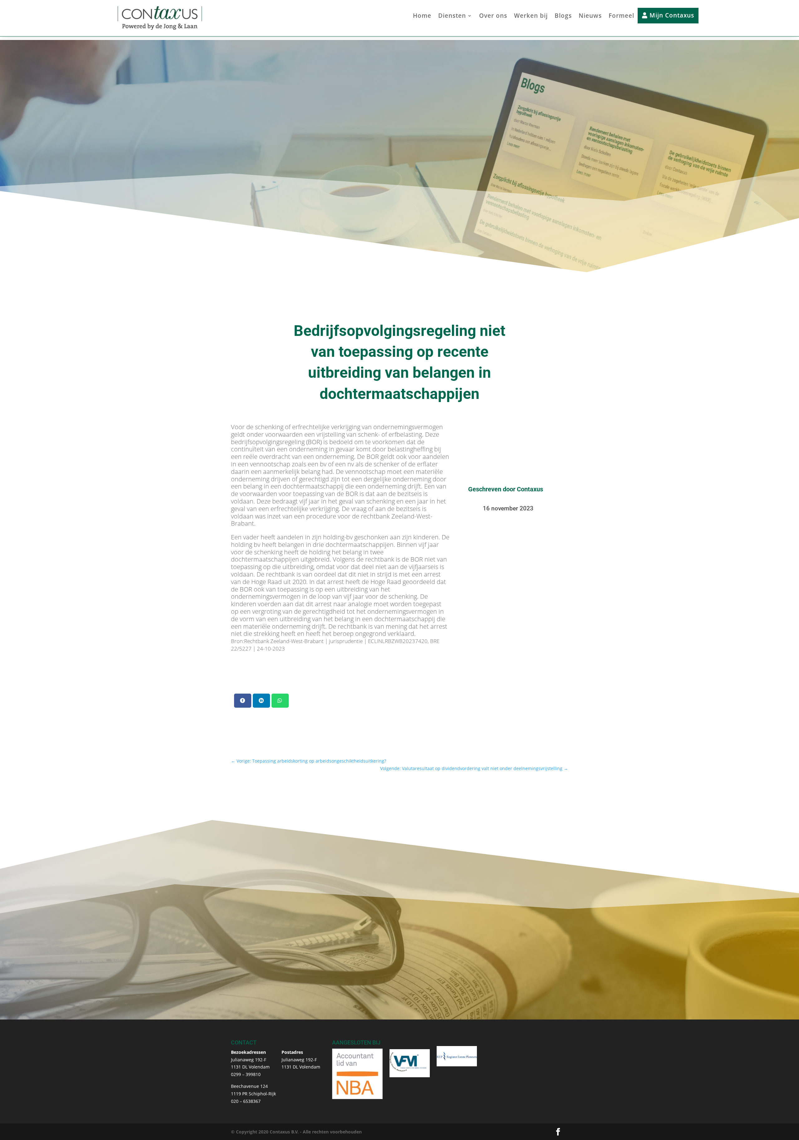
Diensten (452, 16)
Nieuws (590, 16)
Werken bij (531, 16)
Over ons (493, 16)
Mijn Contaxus (671, 15)
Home (422, 16)
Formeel (621, 16)
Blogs (563, 16)
